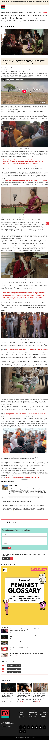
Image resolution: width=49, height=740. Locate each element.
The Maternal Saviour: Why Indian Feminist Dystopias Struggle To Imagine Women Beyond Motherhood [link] (40, 696)
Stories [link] (2, 12)
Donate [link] (45, 12)
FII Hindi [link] (35, 15)
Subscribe (5, 547)
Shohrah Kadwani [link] (15, 643)
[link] (47, 223)
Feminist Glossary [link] (20, 15)
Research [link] (8, 12)
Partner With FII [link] (33, 714)
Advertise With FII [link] (33, 712)
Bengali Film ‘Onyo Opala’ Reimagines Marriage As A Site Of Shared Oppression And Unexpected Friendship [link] (24, 696)
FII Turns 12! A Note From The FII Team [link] (19, 647)
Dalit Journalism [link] (11, 497)
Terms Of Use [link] (43, 714)
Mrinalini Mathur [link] (15, 632)
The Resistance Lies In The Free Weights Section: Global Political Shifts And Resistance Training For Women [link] (28, 629)
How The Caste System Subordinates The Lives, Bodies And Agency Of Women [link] (26, 180)
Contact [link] (21, 714)
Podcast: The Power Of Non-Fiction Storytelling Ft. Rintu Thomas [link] (22, 477)
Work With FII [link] (32, 716)
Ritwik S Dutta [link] (5, 24)
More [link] (40, 12)
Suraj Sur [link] (21, 701)
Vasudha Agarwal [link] (15, 655)
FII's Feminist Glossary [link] (8, 564)
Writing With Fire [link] (39, 497)
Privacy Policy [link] (43, 716)
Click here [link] (26, 3)
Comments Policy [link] (44, 712)
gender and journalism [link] (21, 497)
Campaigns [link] (14, 12)
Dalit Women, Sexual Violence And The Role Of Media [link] (20, 233)
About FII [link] (21, 712)
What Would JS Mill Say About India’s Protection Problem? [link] (24, 641)
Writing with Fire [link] (15, 54)
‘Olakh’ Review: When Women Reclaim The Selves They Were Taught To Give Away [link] (28, 635)
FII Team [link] (13, 649)
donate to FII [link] (13, 63)
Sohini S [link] (12, 638)
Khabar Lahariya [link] (31, 497)
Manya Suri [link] (37, 701)
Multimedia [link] (29, 12)
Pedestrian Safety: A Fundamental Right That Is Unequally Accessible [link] (26, 653)
